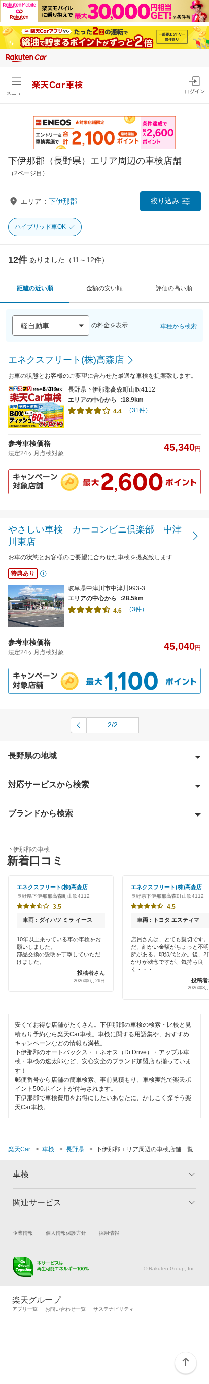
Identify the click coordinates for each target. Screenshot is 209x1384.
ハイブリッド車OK (40, 226)
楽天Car (19, 1149)
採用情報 (109, 1233)
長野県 (75, 1149)
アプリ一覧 (25, 1309)
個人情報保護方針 (66, 1233)
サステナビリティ (113, 1309)
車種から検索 (178, 326)
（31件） (138, 410)
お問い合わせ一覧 (65, 1309)
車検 (48, 1149)
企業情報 (23, 1233)
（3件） (137, 609)
